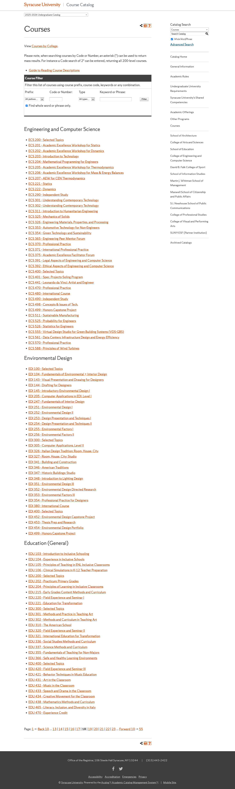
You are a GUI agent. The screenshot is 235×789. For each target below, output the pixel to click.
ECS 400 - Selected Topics (46, 271)
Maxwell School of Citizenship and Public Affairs (188, 194)
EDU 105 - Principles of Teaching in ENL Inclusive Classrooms (69, 565)
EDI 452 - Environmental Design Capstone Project (61, 517)
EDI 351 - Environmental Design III (51, 484)
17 (78, 729)
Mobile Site (169, 782)
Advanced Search (182, 44)
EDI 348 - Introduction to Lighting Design (55, 478)
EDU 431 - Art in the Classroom (49, 680)
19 (90, 729)
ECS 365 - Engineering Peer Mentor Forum (56, 239)
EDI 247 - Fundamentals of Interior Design (56, 402)
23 (114, 729)
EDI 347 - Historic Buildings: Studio (51, 473)
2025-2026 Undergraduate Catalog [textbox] (42, 14)
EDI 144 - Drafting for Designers (49, 385)
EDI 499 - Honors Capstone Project (51, 533)
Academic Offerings (182, 112)
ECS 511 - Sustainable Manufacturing (53, 315)
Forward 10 (127, 729)
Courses (175, 125)
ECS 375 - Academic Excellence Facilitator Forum (61, 255)
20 (96, 729)
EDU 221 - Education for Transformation (55, 603)
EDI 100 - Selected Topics (45, 369)
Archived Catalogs (181, 242)
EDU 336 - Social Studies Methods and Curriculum (62, 641)
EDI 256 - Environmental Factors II (51, 435)
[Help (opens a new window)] (149, 25)
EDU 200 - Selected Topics (46, 576)
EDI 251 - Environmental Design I (50, 407)
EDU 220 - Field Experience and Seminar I (56, 598)
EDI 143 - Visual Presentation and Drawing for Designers (66, 380)
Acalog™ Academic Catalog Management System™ (129, 782)
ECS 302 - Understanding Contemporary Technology (63, 206)
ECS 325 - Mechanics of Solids (49, 217)
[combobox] (56, 15)
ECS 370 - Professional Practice (49, 244)
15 (66, 729)
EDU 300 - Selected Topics (46, 609)
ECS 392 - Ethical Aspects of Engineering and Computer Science (71, 266)
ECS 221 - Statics (40, 184)
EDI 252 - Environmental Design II (50, 413)
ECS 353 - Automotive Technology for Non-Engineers (63, 228)
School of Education (182, 149)
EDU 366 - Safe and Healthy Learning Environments (62, 658)
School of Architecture (183, 135)
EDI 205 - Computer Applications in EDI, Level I (59, 396)
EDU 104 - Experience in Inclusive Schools (56, 559)
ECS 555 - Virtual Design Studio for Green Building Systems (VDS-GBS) (76, 332)
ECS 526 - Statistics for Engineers (50, 326)
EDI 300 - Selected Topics (45, 440)
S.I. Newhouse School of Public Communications (188, 205)
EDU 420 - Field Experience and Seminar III (57, 669)
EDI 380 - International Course (48, 506)
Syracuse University (72, 782)
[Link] (42, 4)
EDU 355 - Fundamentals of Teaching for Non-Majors (63, 652)
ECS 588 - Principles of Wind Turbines (53, 348)
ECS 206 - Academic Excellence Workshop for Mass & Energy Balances (76, 173)
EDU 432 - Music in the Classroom (51, 685)
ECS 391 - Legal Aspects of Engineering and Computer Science (70, 260)
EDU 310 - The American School (49, 625)
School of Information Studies (187, 174)
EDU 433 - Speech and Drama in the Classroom (59, 691)
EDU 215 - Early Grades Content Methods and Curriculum (67, 592)
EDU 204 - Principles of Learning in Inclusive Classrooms (65, 587)
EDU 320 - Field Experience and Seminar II (56, 631)
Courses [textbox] (175, 29)
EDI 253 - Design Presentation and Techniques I (59, 418)
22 (108, 729)
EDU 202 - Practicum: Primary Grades (53, 581)
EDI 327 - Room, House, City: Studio (52, 456)
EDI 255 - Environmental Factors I (50, 429)
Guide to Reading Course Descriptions (54, 70)
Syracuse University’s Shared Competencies (187, 100)
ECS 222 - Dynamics (42, 189)
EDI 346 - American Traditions (48, 467)
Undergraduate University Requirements (185, 88)
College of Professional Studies (188, 214)
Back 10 (43, 729)
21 (102, 729)
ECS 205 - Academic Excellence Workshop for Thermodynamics (71, 167)
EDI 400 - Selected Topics (45, 511)
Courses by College (45, 46)
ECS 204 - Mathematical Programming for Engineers (63, 162)
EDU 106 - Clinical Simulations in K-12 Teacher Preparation (67, 570)
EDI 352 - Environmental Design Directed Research (62, 489)
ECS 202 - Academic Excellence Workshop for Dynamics (66, 151)
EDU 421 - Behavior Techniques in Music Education (62, 674)
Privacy (143, 776)
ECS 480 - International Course (49, 293)
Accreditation (112, 776)
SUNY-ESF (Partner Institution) (188, 232)
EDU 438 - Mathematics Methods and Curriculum (61, 702)
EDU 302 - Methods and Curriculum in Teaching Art (62, 620)
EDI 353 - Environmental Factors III (51, 495)
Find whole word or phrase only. (50, 106)
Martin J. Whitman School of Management (186, 183)
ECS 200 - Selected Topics (46, 140)
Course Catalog (80, 4)
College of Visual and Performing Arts (189, 223)
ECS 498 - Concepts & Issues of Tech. (53, 304)
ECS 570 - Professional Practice (49, 343)
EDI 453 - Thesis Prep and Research (51, 522)
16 (72, 729)
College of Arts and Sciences (186, 142)
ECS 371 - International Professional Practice (58, 250)
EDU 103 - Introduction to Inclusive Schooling (58, 554)
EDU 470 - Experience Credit (47, 713)
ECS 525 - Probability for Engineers (52, 321)
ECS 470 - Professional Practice (49, 288)
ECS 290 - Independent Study (48, 195)
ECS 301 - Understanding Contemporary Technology (63, 200)
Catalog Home (178, 56)
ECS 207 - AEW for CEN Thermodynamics (56, 178)
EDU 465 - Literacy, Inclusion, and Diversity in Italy (62, 707)
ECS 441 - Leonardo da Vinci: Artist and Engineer (61, 282)
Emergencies (129, 776)
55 (141, 729)
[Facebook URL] (113, 768)
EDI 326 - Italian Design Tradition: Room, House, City (63, 451)
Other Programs (179, 119)
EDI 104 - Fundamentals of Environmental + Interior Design (67, 374)
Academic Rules (179, 76)
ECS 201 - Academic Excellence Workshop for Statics (64, 145)
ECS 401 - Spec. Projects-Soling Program (55, 277)
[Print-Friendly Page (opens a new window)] (145, 25)
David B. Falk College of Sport (187, 167)
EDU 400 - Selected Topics (46, 663)
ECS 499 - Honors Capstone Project (52, 310)
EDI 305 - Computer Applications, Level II (56, 445)
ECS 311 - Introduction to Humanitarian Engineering (63, 211)
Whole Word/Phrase (183, 39)
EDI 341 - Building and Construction (52, 462)
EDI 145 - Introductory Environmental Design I (59, 391)
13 (54, 729)
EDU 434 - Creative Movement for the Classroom (61, 696)
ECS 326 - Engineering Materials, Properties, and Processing (68, 222)
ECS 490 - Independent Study (48, 299)
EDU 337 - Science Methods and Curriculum (57, 647)
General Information (182, 66)
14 (60, 729)
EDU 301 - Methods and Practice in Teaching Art (60, 614)
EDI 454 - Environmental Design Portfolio (55, 528)
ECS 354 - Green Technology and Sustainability (59, 233)
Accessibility (95, 776)
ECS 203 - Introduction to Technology (53, 156)
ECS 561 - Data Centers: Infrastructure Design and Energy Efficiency (73, 337)
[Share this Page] (141, 25)
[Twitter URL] (121, 768)
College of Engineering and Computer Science (186, 158)
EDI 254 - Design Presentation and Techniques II (60, 424)
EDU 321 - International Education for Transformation (64, 636)
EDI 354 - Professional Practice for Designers (58, 500)
